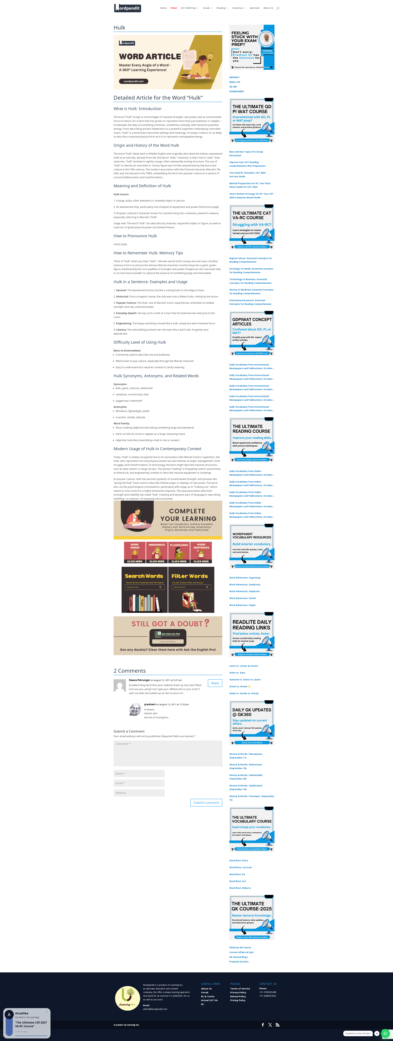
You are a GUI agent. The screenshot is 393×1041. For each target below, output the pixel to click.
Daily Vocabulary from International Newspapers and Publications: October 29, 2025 (250, 408)
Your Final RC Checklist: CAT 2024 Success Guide (247, 174)
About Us (268, 8)
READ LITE (234, 82)
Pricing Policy (237, 1000)
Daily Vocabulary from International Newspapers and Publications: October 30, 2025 (250, 377)
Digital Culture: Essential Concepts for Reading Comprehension (250, 260)
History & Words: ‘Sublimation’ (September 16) (246, 787)
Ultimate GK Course (240, 947)
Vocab (206, 8)
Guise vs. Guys (237, 672)
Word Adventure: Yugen (242, 605)
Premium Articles (239, 961)
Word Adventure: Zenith (242, 598)
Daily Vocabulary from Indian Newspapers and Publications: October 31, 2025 (250, 473)
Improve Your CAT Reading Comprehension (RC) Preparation (247, 164)
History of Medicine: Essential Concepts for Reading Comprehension (251, 291)
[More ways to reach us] (376, 1033)
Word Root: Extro (238, 860)
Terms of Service (240, 988)
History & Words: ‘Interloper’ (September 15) (251, 798)
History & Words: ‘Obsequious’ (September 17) (246, 755)
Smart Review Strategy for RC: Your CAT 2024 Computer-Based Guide (251, 195)
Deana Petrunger (139, 680)
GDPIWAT (234, 77)
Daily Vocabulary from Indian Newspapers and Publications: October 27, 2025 (250, 504)
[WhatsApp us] (385, 1033)
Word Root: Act (237, 881)
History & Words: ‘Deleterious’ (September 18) (245, 766)
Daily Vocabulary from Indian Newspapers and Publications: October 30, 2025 (250, 483)
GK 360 (233, 86)
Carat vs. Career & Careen (243, 665)
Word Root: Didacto (240, 887)
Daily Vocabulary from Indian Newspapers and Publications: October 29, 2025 (250, 515)
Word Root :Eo (237, 874)
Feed (174, 8)
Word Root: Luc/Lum (240, 867)
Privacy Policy (238, 992)
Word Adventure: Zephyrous (244, 584)
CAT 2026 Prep (188, 8)
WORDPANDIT (236, 91)
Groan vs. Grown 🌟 (240, 686)
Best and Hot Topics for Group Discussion (246, 153)
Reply (215, 683)
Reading (221, 8)
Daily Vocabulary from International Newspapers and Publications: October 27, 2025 (250, 398)
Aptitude (254, 8)
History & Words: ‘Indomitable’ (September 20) (246, 777)
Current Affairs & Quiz (241, 952)
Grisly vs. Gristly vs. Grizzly (244, 693)
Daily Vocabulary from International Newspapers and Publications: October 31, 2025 (250, 366)
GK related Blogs (238, 957)
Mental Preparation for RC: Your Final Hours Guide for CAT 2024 (249, 185)
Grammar (237, 8)
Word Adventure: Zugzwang (244, 577)
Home (163, 8)
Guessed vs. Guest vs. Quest (245, 679)
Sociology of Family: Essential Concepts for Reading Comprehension (251, 270)
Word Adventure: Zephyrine (244, 591)
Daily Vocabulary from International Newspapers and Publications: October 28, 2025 (250, 387)
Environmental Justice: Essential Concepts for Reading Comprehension (250, 302)
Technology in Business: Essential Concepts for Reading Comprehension (250, 281)
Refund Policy (238, 996)
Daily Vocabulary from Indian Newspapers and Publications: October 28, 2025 (250, 494)
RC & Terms (207, 996)
